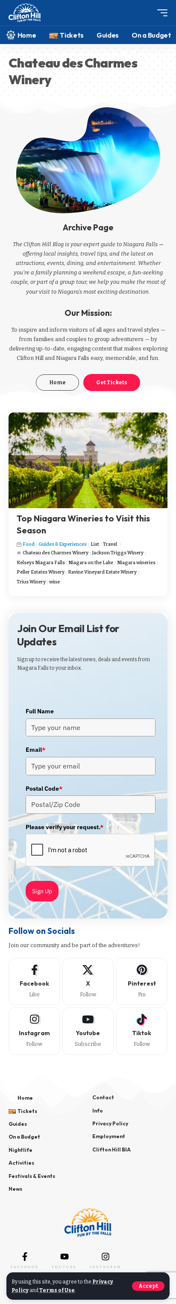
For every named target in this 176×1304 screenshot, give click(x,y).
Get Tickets (111, 383)
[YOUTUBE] (64, 1256)
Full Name (40, 711)
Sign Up (42, 891)
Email (35, 750)
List (95, 544)
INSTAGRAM (105, 1267)
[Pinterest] (141, 981)
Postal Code (44, 788)
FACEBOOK (25, 1267)
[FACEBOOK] (25, 1256)
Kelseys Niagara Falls (41, 562)
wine (54, 582)
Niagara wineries (136, 562)
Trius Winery (31, 582)
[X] (88, 981)
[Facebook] (34, 981)
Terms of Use (57, 1290)
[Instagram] (34, 1031)
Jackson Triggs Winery (118, 553)
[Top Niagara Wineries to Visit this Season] (88, 460)
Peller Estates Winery (41, 572)
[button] (148, 1286)
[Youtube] (88, 1031)
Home (57, 383)
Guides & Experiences (62, 544)
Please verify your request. (64, 827)
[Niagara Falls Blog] (25, 13)
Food (29, 544)
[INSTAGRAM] (105, 1256)
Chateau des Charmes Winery (55, 553)
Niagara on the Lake (90, 562)
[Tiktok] (141, 1031)
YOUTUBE (64, 1267)
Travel (110, 544)
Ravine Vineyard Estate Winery (102, 572)
